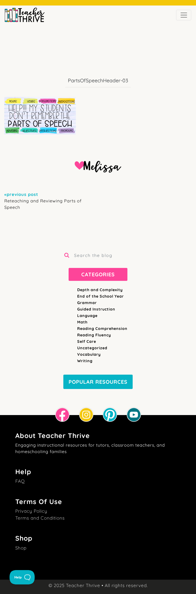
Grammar (87, 302)
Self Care (86, 341)
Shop (21, 548)
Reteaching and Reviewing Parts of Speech (43, 201)
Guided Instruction (96, 309)
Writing (85, 360)
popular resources (98, 381)
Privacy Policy (31, 511)
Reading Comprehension (102, 328)
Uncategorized (92, 347)
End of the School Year (100, 296)
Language (87, 315)
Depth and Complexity (100, 289)
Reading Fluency (94, 335)
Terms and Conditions (40, 518)
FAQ (20, 481)
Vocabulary (89, 354)
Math (82, 322)
